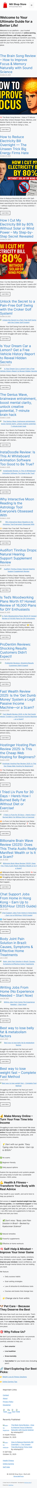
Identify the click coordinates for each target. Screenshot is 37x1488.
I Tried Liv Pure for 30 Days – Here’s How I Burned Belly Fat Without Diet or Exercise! (16, 800)
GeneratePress (18, 1476)
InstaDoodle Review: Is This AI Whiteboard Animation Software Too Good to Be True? (17, 458)
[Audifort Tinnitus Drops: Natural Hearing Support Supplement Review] (18, 571)
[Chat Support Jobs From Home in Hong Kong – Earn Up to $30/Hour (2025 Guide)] (18, 915)
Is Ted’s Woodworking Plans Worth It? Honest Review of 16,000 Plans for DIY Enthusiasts (18, 603)
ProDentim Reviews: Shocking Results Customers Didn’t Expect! (15, 650)
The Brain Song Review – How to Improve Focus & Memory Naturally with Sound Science (18, 64)
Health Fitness (8, 1461)
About (5, 1398)
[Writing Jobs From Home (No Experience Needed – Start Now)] (18, 1004)
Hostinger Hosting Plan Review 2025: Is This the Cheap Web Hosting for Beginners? (18, 751)
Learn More (5, 129)
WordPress (11, 1485)
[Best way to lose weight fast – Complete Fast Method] (18, 1086)
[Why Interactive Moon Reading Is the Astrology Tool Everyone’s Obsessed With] (18, 524)
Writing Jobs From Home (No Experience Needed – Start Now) (17, 991)
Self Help (6, 1467)
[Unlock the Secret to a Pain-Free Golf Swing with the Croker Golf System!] (18, 322)
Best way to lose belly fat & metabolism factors (17, 1032)
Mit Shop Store (17, 4)
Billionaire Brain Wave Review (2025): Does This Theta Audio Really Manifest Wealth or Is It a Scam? (18, 849)
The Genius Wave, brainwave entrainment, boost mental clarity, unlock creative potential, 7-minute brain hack (18, 405)
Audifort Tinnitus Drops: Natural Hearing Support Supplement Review (18, 556)
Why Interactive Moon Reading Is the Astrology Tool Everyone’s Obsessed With (17, 507)
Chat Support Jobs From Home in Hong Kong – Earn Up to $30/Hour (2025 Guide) (18, 900)
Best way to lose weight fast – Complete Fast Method (18, 1073)
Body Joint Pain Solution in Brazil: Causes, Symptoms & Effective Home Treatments (16, 947)
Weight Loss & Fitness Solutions (14, 1377)
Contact (6, 1395)
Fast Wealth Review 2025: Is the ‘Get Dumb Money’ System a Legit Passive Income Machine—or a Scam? (18, 699)
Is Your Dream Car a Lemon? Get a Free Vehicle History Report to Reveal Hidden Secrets (17, 354)
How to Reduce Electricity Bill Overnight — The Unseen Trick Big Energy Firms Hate (14, 145)
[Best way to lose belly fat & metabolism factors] (18, 1045)
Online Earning (8, 1464)
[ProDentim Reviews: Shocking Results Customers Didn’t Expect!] (18, 665)
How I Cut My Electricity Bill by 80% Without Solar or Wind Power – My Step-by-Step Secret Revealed (17, 228)
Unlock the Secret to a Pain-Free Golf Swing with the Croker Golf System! (17, 307)
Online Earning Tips (9, 1382)
